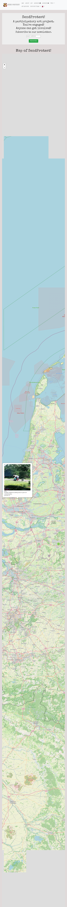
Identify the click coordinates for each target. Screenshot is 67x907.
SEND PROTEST (14, 5)
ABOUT (27, 3)
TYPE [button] (51, 3)
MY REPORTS (25, 6)
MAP (23, 3)
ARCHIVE (37, 3)
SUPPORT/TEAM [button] (34, 6)
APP (32, 3)
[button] (43, 6)
